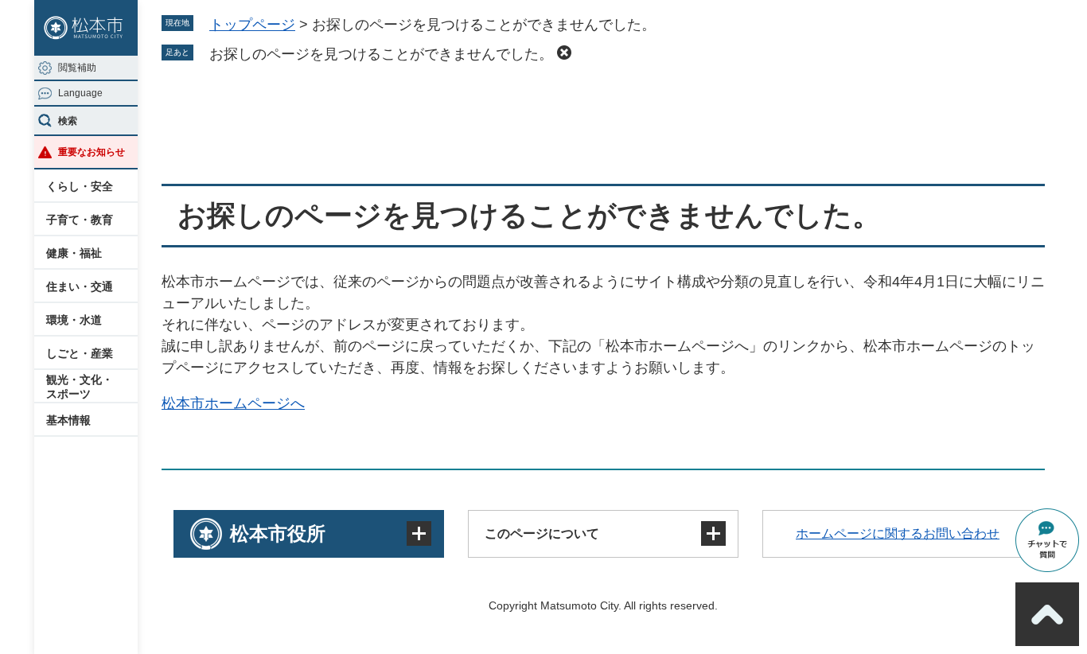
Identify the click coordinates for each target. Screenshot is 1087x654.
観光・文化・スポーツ (79, 386)
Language (80, 93)
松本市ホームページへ (233, 403)
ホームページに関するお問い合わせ (897, 533)
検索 (67, 121)
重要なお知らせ (91, 152)
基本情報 (68, 420)
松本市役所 (277, 533)
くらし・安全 (79, 186)
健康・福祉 (74, 253)
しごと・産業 (79, 353)
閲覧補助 (77, 67)
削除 (564, 52)
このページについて (542, 533)
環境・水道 (74, 319)
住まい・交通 (79, 286)
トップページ (252, 25)
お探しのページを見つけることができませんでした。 (381, 54)
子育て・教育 (79, 219)
